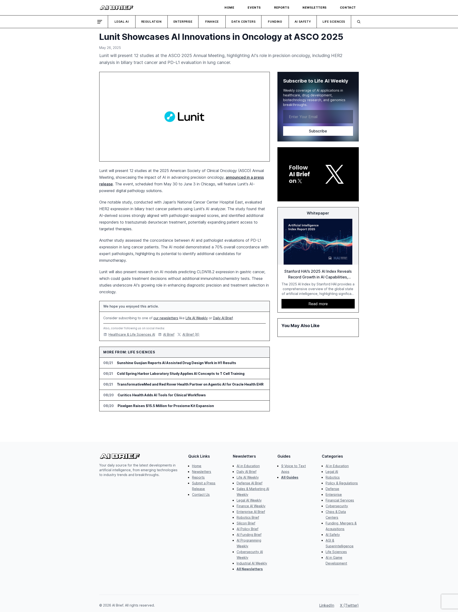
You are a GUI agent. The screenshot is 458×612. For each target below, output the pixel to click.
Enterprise (183, 21)
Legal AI (121, 21)
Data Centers (243, 21)
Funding (275, 21)
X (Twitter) (349, 605)
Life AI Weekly (197, 318)
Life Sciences (334, 21)
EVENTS (254, 7)
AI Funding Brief (249, 535)
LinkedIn (326, 605)
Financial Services (340, 500)
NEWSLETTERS (314, 7)
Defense (332, 489)
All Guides (289, 477)
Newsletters (201, 472)
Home (196, 466)
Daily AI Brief (223, 318)
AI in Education (248, 466)
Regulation (151, 21)
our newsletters (165, 318)
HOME (229, 7)
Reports (198, 477)
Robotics (333, 477)
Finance (212, 21)
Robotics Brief (248, 517)
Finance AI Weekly (251, 506)
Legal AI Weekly (249, 500)
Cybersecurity (337, 506)
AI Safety (303, 21)
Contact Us (201, 494)
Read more (318, 303)
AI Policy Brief (247, 529)
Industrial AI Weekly (252, 563)
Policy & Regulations (342, 483)
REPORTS (281, 7)
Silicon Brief (246, 523)
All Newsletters (250, 569)
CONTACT (348, 7)
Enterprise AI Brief (251, 512)
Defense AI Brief (249, 483)
